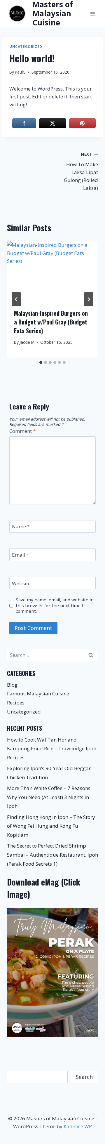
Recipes (15, 702)
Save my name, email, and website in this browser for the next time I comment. (55, 605)
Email (20, 555)
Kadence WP (78, 1126)
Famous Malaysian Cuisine (38, 693)
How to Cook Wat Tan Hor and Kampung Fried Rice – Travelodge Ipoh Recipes (51, 748)
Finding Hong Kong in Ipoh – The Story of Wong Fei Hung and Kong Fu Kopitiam (51, 826)
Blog (12, 684)
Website (21, 583)
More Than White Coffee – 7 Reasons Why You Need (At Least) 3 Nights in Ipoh (48, 797)
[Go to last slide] (16, 299)
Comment (22, 431)
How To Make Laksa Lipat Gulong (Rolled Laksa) (81, 171)
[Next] (88, 299)
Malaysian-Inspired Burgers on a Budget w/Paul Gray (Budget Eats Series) (51, 322)
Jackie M (27, 342)
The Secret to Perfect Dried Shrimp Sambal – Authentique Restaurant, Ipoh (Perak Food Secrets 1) (52, 854)
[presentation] (52, 271)
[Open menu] (92, 13)
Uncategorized (25, 46)
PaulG (20, 72)
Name (21, 526)
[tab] (40, 362)
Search (84, 1076)
